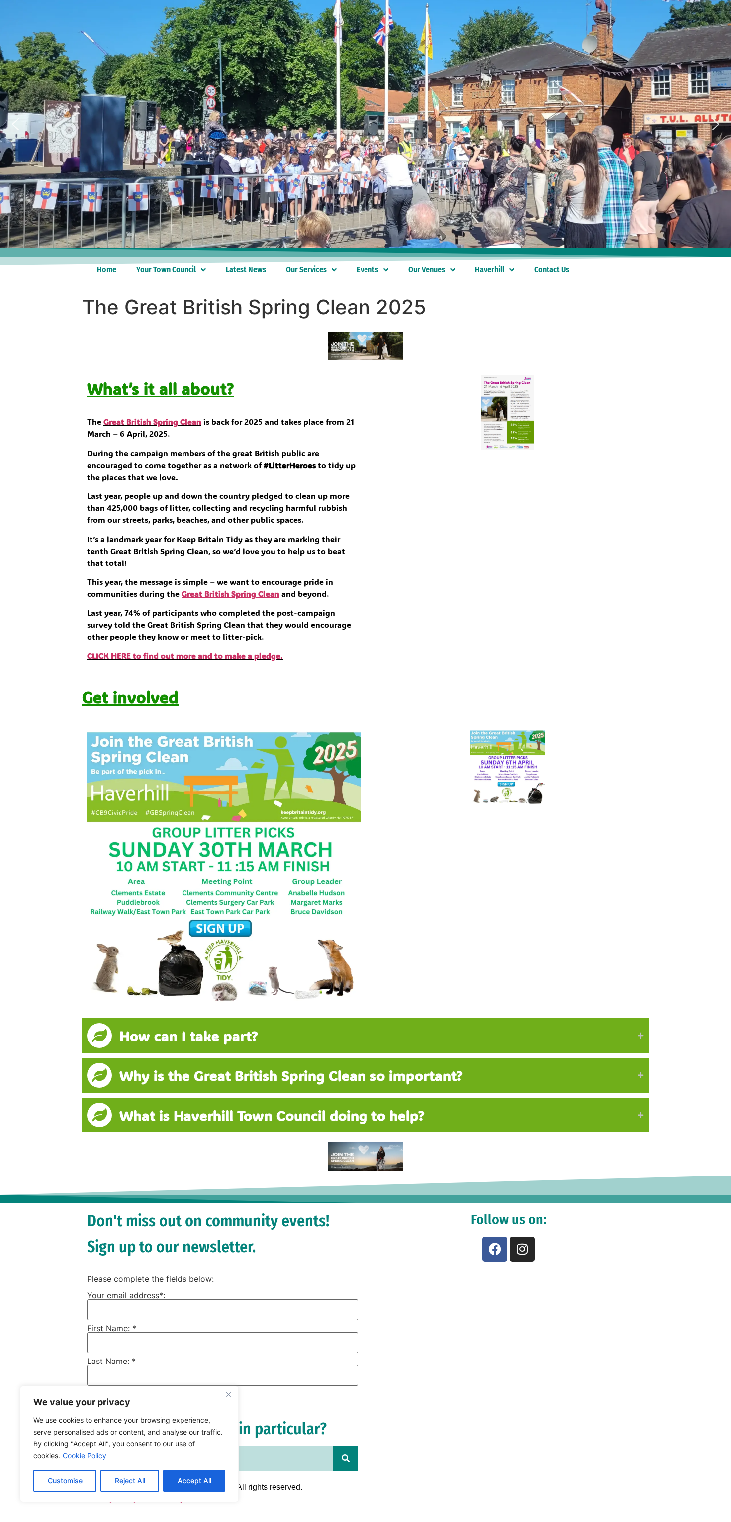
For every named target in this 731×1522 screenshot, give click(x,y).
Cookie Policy (84, 1455)
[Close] (228, 1394)
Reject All (130, 1480)
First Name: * (111, 1328)
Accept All (194, 1480)
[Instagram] (522, 1249)
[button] (15, 124)
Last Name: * (111, 1361)
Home (106, 269)
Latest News (246, 269)
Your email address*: (126, 1295)
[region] (129, 1444)
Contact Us (551, 269)
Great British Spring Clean (152, 421)
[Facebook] (494, 1249)
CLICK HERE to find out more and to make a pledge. (185, 655)
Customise (65, 1480)
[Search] (345, 1458)
